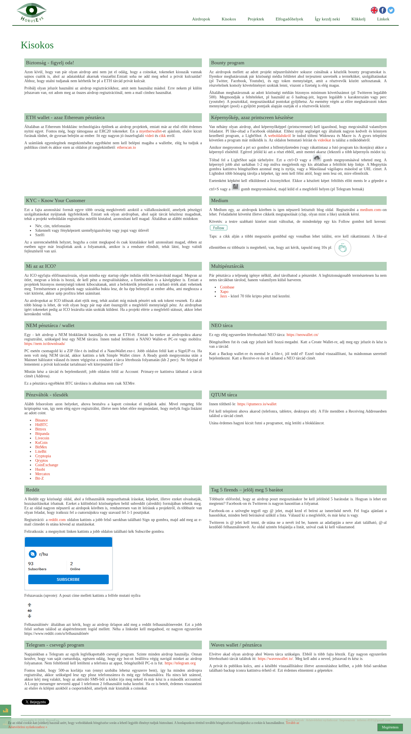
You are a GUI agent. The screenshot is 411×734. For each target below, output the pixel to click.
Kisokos (229, 19)
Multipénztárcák (227, 266)
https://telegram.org (180, 663)
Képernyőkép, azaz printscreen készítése (252, 117)
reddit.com (57, 520)
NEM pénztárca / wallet (50, 325)
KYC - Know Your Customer (55, 200)
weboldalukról (279, 136)
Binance (41, 420)
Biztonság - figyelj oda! (50, 62)
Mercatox (42, 474)
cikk (162, 136)
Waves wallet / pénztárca (236, 645)
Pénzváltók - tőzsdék (47, 394)
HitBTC (41, 425)
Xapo (224, 292)
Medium (219, 200)
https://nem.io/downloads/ (44, 344)
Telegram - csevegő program (55, 645)
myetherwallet (150, 131)
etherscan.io (126, 147)
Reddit (32, 490)
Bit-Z (39, 478)
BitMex (41, 447)
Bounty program (227, 62)
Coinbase (227, 287)
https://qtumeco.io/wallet (257, 404)
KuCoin (41, 443)
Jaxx (223, 296)
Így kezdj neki (327, 19)
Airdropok (201, 19)
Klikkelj (358, 19)
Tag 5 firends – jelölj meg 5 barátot (247, 490)
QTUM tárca (224, 394)
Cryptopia (43, 456)
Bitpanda (42, 434)
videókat (324, 140)
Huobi (40, 469)
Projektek (256, 19)
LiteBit (40, 451)
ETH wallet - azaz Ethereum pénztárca (65, 117)
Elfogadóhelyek (289, 19)
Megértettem (390, 727)
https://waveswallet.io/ (275, 659)
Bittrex (40, 429)
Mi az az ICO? (41, 266)
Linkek (383, 19)
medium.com (370, 210)
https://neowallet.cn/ (302, 335)
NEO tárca (222, 325)
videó (149, 136)
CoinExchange (46, 465)
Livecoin (42, 438)
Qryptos (41, 460)
